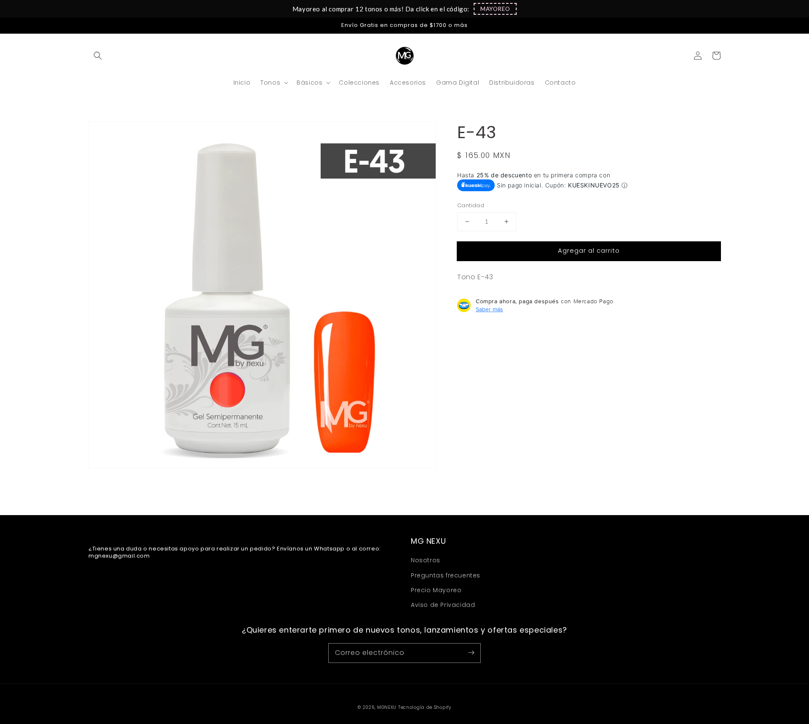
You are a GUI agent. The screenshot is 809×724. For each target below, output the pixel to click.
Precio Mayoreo (436, 590)
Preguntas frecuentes (445, 575)
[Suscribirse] (471, 653)
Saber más (489, 309)
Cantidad (470, 205)
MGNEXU (386, 707)
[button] (495, 9)
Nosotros (425, 560)
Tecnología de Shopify (424, 707)
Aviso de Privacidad (443, 605)
